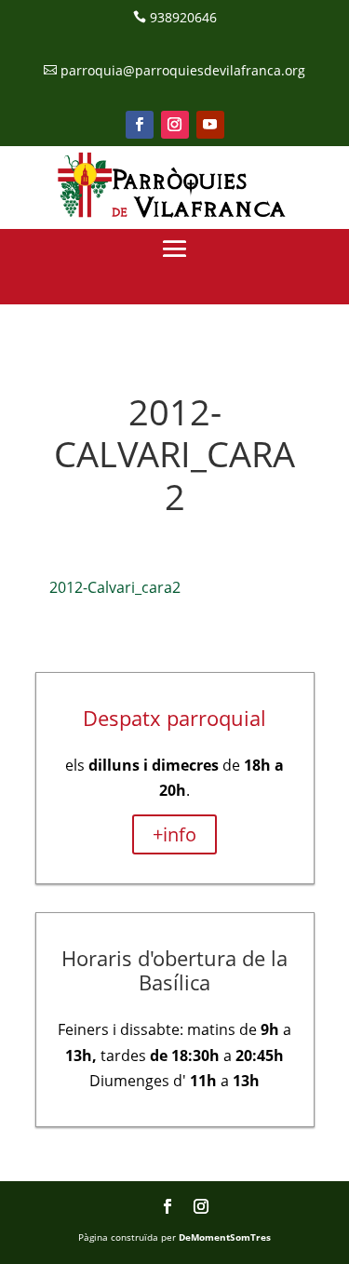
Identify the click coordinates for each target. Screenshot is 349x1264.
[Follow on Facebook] (140, 125)
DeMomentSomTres (225, 1237)
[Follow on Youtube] (210, 125)
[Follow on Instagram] (175, 125)
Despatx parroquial (174, 718)
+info (174, 834)
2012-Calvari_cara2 (115, 587)
